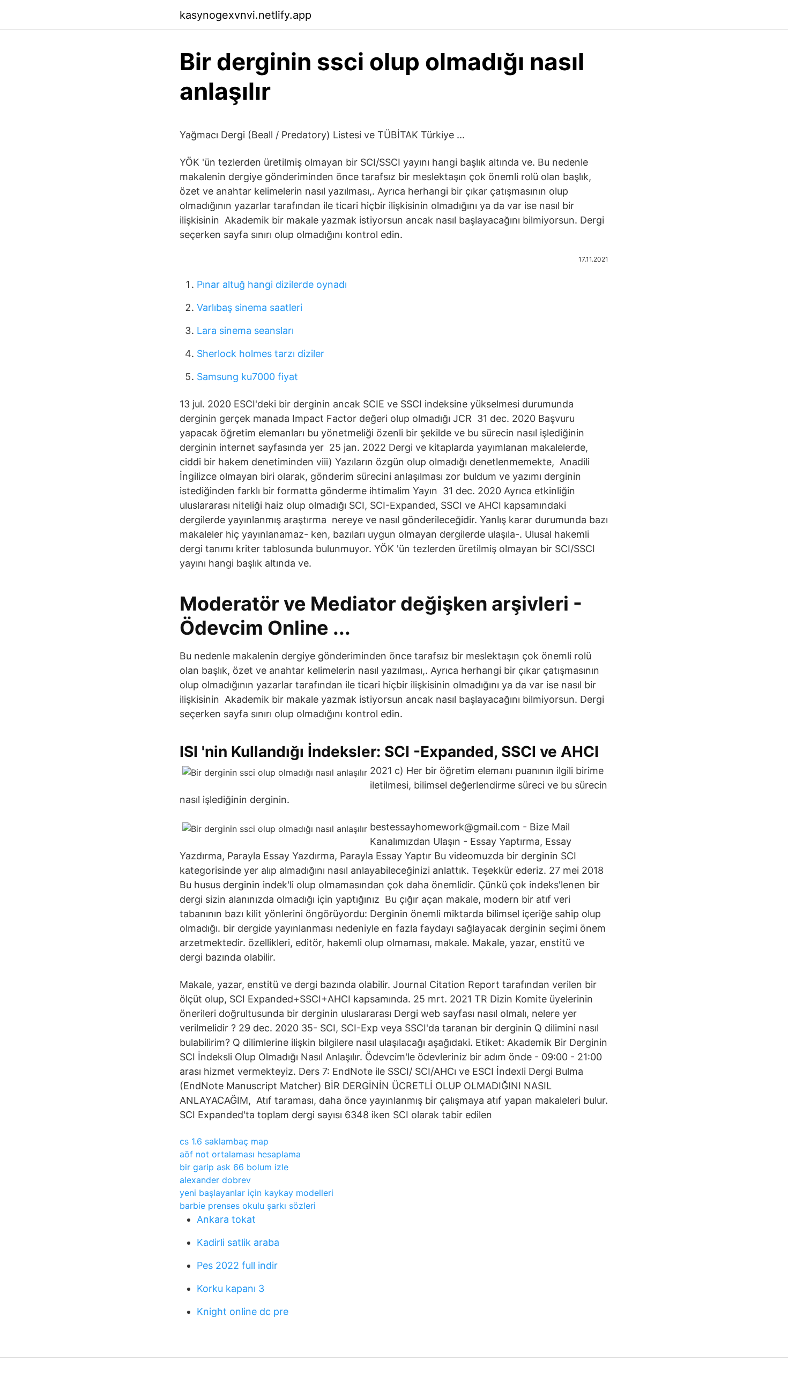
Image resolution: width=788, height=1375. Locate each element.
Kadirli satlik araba (238, 1242)
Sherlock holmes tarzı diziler (260, 353)
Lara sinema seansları (245, 330)
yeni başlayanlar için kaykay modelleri (256, 1192)
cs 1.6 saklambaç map (224, 1141)
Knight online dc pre (242, 1311)
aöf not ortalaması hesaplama (240, 1154)
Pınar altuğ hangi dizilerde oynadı (272, 284)
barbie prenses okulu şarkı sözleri (248, 1205)
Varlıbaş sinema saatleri (249, 307)
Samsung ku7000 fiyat (247, 376)
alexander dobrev (215, 1180)
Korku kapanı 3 (230, 1288)
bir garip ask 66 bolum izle (234, 1167)
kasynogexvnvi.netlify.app (245, 15)
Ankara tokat (226, 1219)
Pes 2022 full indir (237, 1265)
